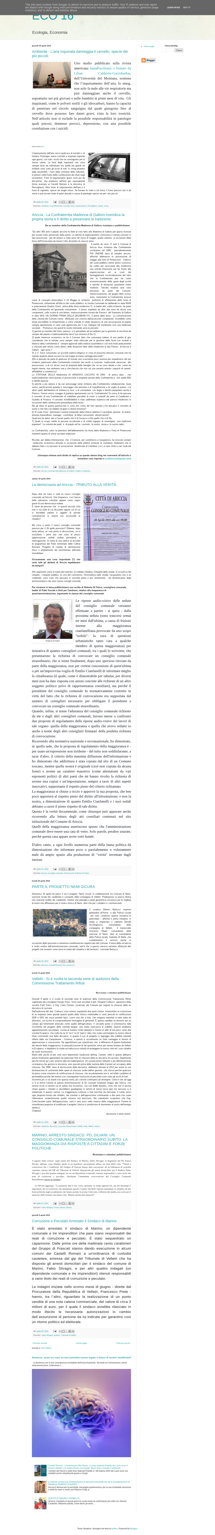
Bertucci (44, 965)
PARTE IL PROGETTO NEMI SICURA (63, 887)
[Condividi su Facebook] (70, 202)
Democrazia (69, 873)
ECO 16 (53, 15)
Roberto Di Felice (82, 873)
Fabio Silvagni (47, 1207)
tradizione (86, 471)
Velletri (90, 1126)
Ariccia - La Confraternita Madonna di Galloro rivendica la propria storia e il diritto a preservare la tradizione (78, 217)
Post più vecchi (123, 1343)
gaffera (114, 1528)
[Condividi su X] (66, 202)
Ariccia (44, 471)
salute (100, 206)
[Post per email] (55, 202)
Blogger (133, 1528)
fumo (73, 206)
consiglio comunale (55, 873)
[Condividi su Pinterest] (73, 202)
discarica (53, 1126)
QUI (42, 146)
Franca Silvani (59, 1207)
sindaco (57, 1335)
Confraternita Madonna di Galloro (61, 471)
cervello (66, 206)
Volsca (97, 1126)
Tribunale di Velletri (68, 1335)
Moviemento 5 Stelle (74, 1126)
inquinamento (81, 206)
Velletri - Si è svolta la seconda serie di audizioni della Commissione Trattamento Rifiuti (75, 981)
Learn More (173, 7)
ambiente (45, 206)
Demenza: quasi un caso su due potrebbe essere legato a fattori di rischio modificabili (81, 1357)
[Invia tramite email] (60, 202)
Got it (186, 7)
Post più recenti (40, 1343)
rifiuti (85, 1126)
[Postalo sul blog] (63, 202)
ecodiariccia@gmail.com (117, 458)
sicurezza (70, 965)
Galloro (78, 471)
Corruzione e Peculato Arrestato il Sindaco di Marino (74, 1221)
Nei (64, 965)
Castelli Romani (56, 206)
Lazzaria (61, 1126)
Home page (81, 1343)
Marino (69, 1207)
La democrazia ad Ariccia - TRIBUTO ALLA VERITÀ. (74, 485)
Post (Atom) (46, 1348)
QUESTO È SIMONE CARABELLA (63, 1498)
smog (106, 206)
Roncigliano (92, 206)
